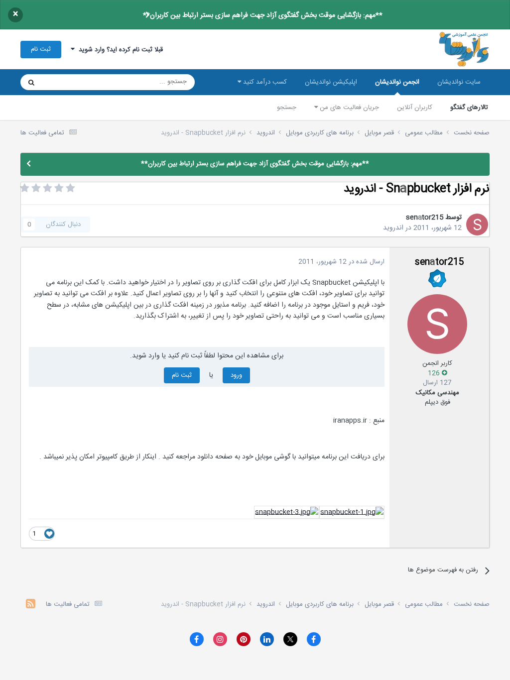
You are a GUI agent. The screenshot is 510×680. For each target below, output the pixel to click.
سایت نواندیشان (459, 82)
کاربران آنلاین (414, 107)
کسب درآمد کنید (264, 82)
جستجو (286, 107)
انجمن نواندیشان (397, 82)
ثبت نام (41, 49)
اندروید (393, 228)
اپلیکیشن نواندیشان (331, 82)
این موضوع (69, 82)
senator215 (424, 218)
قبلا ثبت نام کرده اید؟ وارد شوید (119, 49)
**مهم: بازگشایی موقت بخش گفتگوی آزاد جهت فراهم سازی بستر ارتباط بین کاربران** (262, 15)
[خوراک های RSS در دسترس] (30, 605)
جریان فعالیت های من (348, 107)
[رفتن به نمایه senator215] (477, 224)
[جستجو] (31, 82)
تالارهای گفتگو (469, 107)
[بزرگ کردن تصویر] (351, 513)
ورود (236, 375)
